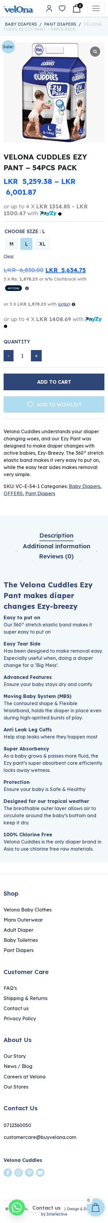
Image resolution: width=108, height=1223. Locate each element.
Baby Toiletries (21, 940)
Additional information (56, 546)
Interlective (56, 1214)
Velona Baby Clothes (28, 910)
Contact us (16, 1008)
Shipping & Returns (25, 998)
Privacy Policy (20, 1018)
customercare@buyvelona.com (40, 1137)
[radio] (11, 244)
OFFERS (13, 493)
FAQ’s (10, 988)
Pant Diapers (60, 24)
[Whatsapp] (17, 1207)
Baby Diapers (21, 24)
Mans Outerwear (23, 920)
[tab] (56, 535)
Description (56, 535)
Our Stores (16, 1087)
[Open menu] (96, 8)
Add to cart (54, 382)
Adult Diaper (18, 930)
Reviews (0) (56, 556)
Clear (9, 256)
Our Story (15, 1056)
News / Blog (18, 1066)
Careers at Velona (25, 1077)
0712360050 (17, 1125)
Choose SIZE (21, 231)
